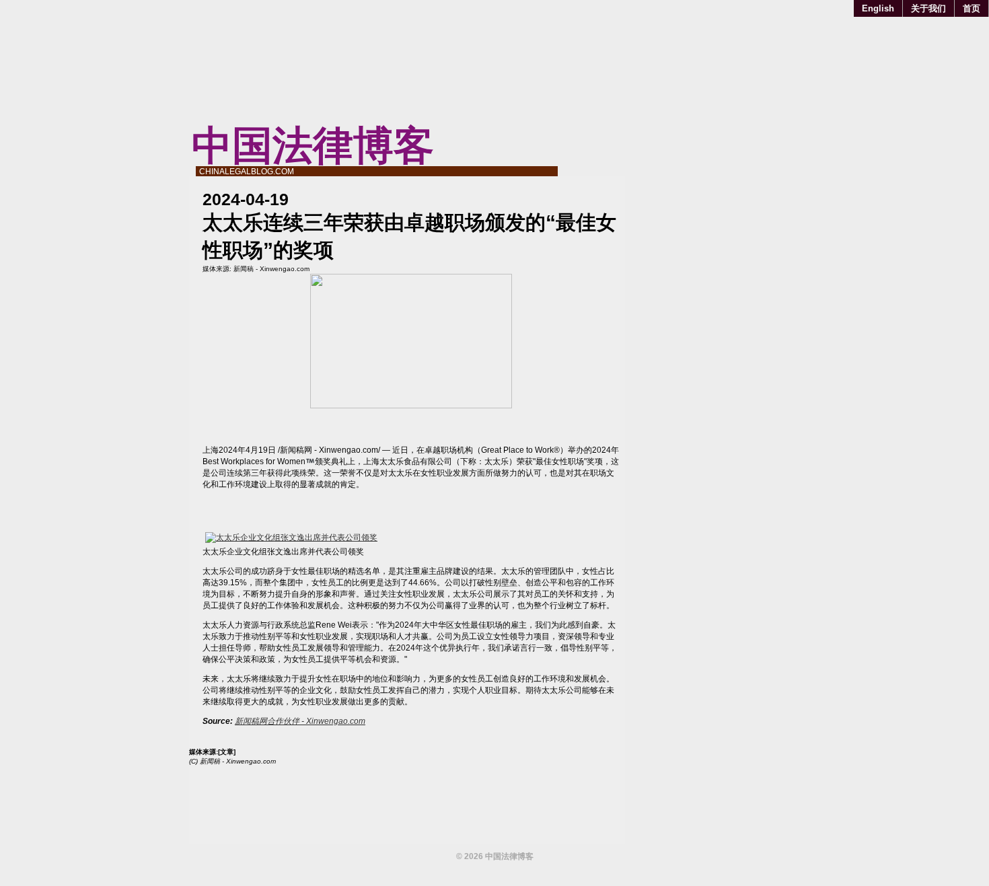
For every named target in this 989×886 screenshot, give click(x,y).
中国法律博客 (313, 145)
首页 (971, 8)
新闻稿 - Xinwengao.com (271, 268)
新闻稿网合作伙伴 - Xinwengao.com (300, 721)
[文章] (226, 751)
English (878, 8)
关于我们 (928, 8)
